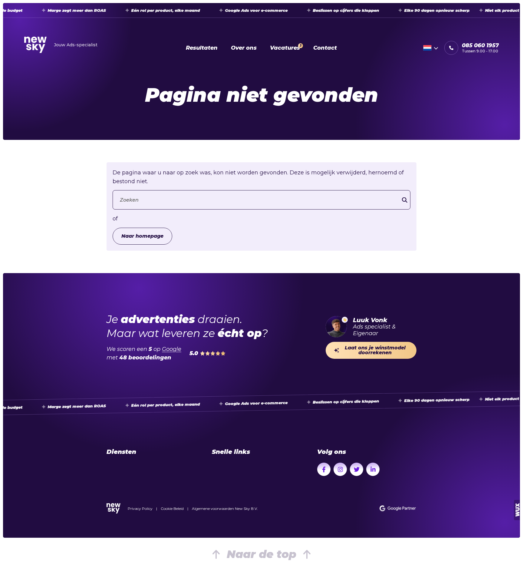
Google (171, 349)
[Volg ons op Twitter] (356, 469)
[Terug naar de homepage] (113, 508)
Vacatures (285, 47)
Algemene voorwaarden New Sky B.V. (225, 508)
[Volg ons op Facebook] (324, 469)
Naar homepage (142, 236)
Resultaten (202, 48)
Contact (325, 48)
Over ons (244, 48)
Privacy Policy (140, 508)
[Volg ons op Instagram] (340, 469)
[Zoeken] (404, 199)
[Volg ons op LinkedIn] (373, 469)
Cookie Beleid (172, 508)
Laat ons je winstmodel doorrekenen (375, 350)
